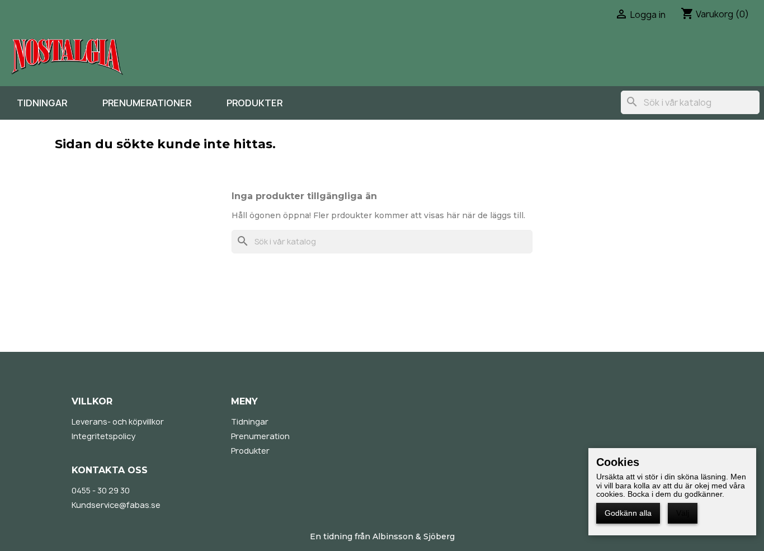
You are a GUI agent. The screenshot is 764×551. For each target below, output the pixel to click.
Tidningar (42, 103)
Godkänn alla (628, 512)
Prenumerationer (146, 103)
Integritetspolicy (103, 436)
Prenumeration (260, 436)
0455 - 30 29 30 (101, 490)
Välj (682, 512)
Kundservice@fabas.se (116, 505)
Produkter (254, 103)
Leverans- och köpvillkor (118, 421)
